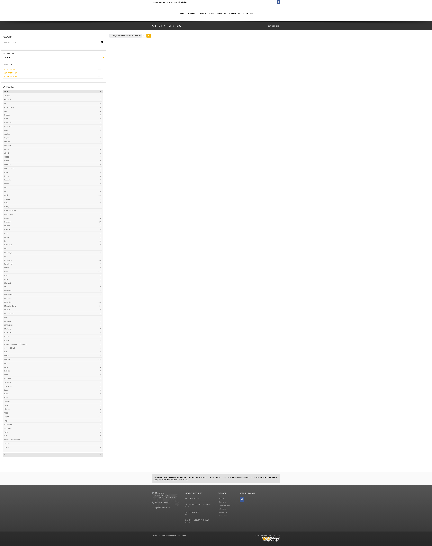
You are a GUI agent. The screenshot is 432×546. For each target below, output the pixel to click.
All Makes (7, 96)
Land (52, 256)
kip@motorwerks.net (162, 507)
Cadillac (52, 134)
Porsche (52, 359)
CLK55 (52, 157)
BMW (52, 119)
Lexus (52, 271)
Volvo (52, 432)
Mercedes (52, 302)
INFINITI (52, 229)
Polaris (52, 352)
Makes (6, 91)
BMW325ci (52, 122)
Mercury (52, 310)
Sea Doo (52, 378)
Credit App (248, 13)
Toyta (52, 420)
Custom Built (52, 168)
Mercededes (52, 294)
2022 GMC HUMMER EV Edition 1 (197, 520)
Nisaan (52, 336)
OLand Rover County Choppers (52, 344)
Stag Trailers (52, 386)
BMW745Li (52, 126)
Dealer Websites (261, 535)
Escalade (52, 180)
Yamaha (52, 443)
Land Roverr (52, 264)
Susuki (52, 398)
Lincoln (52, 275)
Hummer (52, 222)
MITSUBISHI (52, 325)
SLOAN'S (52, 382)
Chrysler (52, 153)
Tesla (52, 405)
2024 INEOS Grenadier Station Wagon (198, 504)
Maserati (52, 283)
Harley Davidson (52, 210)
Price (5, 455)
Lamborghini (52, 252)
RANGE (52, 371)
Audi (52, 111)
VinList (278, 535)
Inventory (191, 13)
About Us (221, 13)
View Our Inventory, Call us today (170, 2)
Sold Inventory (207, 13)
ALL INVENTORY (53, 69)
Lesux (52, 268)
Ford (52, 195)
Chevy (52, 149)
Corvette (52, 164)
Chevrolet (52, 145)
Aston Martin (52, 107)
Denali (52, 172)
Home (181, 13)
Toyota (52, 417)
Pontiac (52, 356)
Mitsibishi (52, 321)
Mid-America (52, 313)
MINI (52, 317)
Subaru (52, 390)
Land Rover (52, 260)
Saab (52, 375)
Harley (52, 207)
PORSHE (52, 363)
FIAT (52, 187)
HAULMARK (52, 214)
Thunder (52, 409)
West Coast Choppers (52, 440)
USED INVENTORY (53, 77)
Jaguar (52, 237)
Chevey (52, 142)
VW (52, 436)
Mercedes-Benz (52, 306)
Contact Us (234, 13)
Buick (52, 130)
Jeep (52, 241)
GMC (52, 203)
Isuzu (52, 233)
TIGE (52, 413)
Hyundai (52, 226)
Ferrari (52, 184)
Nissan (52, 340)
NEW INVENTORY (53, 73)
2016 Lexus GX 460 (192, 498)
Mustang (52, 329)
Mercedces (52, 291)
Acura (52, 103)
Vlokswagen (52, 424)
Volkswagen (52, 428)
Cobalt (52, 161)
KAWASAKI (52, 245)
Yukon (52, 447)
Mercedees (52, 298)
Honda (52, 218)
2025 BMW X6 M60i (192, 512)
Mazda (52, 287)
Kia (52, 249)
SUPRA (52, 394)
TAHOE (52, 401)
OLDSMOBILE (52, 348)
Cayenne (52, 138)
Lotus (52, 279)
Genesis (52, 199)
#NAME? (52, 100)
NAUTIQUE (52, 333)
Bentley (52, 115)
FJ (52, 191)
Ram (52, 367)
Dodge (52, 176)
